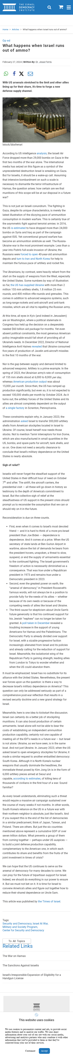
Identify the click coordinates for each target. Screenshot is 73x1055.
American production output (30, 381)
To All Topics (16, 941)
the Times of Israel (49, 901)
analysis (42, 153)
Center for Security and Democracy (23, 930)
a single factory (15, 408)
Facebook (14, 73)
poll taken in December (36, 623)
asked (24, 421)
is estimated (18, 228)
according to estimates (27, 778)
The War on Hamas (14, 956)
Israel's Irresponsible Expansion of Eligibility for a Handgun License (32, 976)
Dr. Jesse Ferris (44, 62)
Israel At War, (40, 923)
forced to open (29, 254)
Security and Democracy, (18, 923)
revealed (37, 346)
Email (30, 73)
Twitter (22, 73)
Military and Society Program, (20, 927)
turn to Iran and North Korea (33, 258)
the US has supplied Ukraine (27, 285)
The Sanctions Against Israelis (21, 965)
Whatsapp (6, 73)
